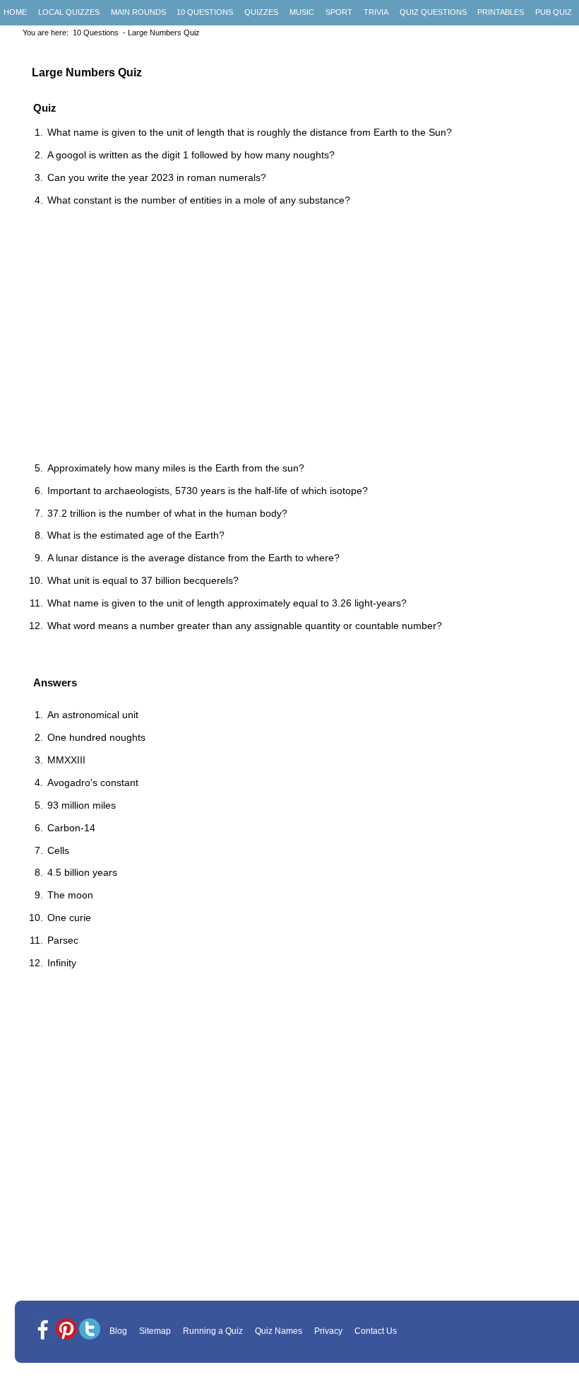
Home (15, 12)
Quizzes (261, 12)
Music (302, 12)
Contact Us (375, 1331)
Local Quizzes (69, 12)
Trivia (376, 12)
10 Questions (205, 12)
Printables (500, 12)
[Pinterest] (66, 1330)
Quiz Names (278, 1331)
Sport (339, 12)
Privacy (328, 1331)
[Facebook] (43, 1330)
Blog (118, 1331)
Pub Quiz (553, 12)
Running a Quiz (213, 1331)
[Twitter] (89, 1330)
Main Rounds (138, 12)
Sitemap (155, 1331)
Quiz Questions (433, 12)
